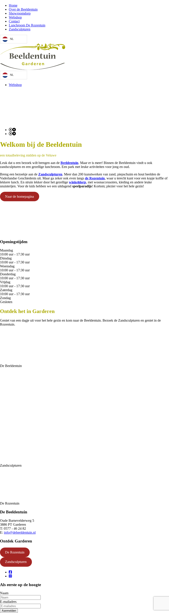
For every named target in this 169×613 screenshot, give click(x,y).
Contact (14, 21)
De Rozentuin (14, 552)
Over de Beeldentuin (23, 9)
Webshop (15, 17)
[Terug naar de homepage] (32, 69)
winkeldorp (77, 182)
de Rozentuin (95, 178)
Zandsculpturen (19, 29)
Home (13, 5)
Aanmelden (9, 610)
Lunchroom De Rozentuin (27, 25)
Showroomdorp (20, 13)
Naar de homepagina (19, 196)
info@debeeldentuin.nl (20, 532)
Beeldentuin (69, 163)
